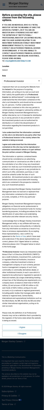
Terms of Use (21, 236)
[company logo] (18, 4)
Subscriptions (8, 391)
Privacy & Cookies (9, 396)
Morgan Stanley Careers (12, 341)
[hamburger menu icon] (4, 5)
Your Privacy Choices (10, 400)
